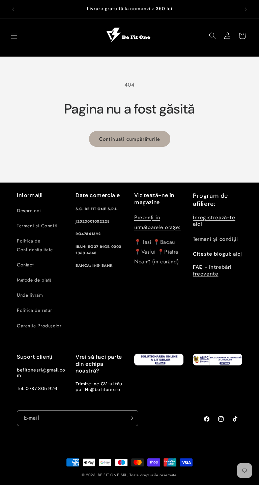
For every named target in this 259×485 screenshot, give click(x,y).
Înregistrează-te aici (214, 221)
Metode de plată (34, 280)
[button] (14, 35)
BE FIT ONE (108, 475)
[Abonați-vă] (130, 418)
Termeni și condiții (215, 239)
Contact (25, 264)
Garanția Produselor (39, 325)
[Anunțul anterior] (13, 9)
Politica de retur (34, 310)
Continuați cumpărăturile (129, 139)
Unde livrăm (30, 295)
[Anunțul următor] (245, 9)
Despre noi (29, 210)
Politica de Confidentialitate (35, 245)
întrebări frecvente (212, 270)
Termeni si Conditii (38, 225)
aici (237, 254)
